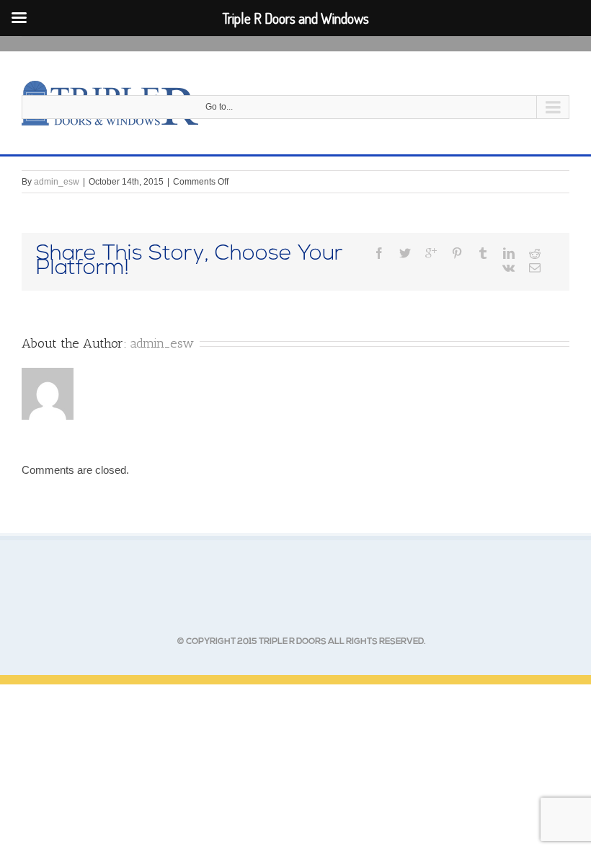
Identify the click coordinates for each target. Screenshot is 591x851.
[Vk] (508, 267)
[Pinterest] (457, 253)
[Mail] (535, 267)
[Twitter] (405, 253)
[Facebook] (379, 253)
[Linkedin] (509, 253)
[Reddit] (535, 253)
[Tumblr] (483, 253)
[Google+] (431, 253)
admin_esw (56, 182)
